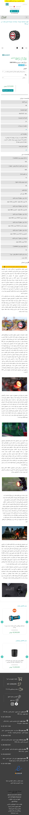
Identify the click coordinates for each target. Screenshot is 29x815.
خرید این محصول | (8, 90)
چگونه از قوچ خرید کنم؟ (12, 679)
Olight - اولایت (21, 65)
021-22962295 (12, 684)
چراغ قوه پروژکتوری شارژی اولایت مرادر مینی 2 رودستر (14, 626)
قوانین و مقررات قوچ (12, 697)
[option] (14, 48)
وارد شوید (17, 6)
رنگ (26, 75)
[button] (2, 48)
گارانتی (25, 69)
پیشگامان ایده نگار (16, 811)
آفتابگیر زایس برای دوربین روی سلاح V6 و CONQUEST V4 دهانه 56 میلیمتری (14, 661)
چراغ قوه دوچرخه (22, 22)
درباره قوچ (12, 700)
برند (26, 65)
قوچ (27, 22)
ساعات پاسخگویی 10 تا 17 (12, 689)
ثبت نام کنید (11, 6)
